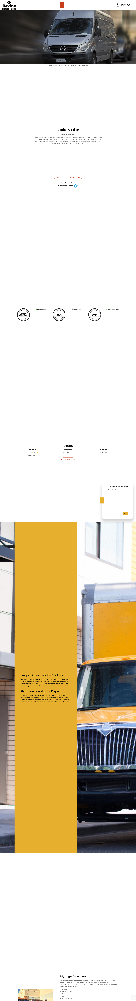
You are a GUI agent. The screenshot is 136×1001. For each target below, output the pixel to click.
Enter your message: (111, 503)
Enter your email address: (112, 499)
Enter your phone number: (112, 494)
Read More (68, 459)
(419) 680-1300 (125, 5)
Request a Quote (81, 5)
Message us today (75, 177)
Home (61, 5)
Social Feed (89, 5)
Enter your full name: (111, 489)
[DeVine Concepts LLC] (9, 5)
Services (72, 5)
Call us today (60, 177)
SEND (125, 513)
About (66, 5)
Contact (95, 5)
